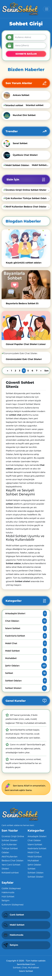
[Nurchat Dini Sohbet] (7, 115)
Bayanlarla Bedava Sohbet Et (22, 303)
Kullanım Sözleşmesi (12, 904)
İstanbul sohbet (34, 105)
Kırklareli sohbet (10, 872)
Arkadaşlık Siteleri (25, 613)
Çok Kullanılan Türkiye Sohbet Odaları (10, 848)
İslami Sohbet (25, 628)
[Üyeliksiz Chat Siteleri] (7, 155)
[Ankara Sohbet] (7, 95)
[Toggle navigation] (46, 9)
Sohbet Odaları (25, 680)
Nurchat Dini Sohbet (24, 115)
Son (46, 370)
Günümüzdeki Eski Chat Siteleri (24, 359)
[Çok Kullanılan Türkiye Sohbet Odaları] (26, 198)
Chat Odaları (25, 621)
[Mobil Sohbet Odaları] (17, 165)
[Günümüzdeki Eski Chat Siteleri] (26, 353)
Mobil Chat (25, 643)
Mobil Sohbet (25, 651)
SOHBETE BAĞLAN (26, 54)
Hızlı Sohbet (8, 896)
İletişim (5, 900)
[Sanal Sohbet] (7, 143)
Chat (24, 967)
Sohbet (25, 673)
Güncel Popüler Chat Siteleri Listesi (26, 344)
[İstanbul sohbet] (14, 105)
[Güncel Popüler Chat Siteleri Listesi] (26, 325)
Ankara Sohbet (21, 95)
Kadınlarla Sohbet (25, 636)
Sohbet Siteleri (25, 688)
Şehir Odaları (25, 665)
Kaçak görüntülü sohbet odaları (23, 262)
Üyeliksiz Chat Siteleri (25, 155)
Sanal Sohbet (20, 143)
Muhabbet (25, 658)
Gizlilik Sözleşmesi (11, 888)
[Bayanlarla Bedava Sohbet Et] (26, 284)
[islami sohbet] (20, 9)
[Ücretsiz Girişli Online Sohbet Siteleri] (26, 190)
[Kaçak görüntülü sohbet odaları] (26, 244)
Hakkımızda (8, 892)
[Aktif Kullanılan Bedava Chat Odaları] (26, 206)
